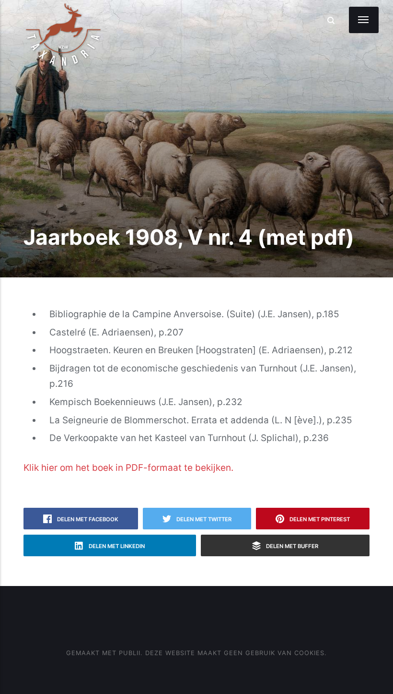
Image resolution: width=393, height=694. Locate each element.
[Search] (331, 20)
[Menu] (364, 20)
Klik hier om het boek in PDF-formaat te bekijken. (128, 467)
